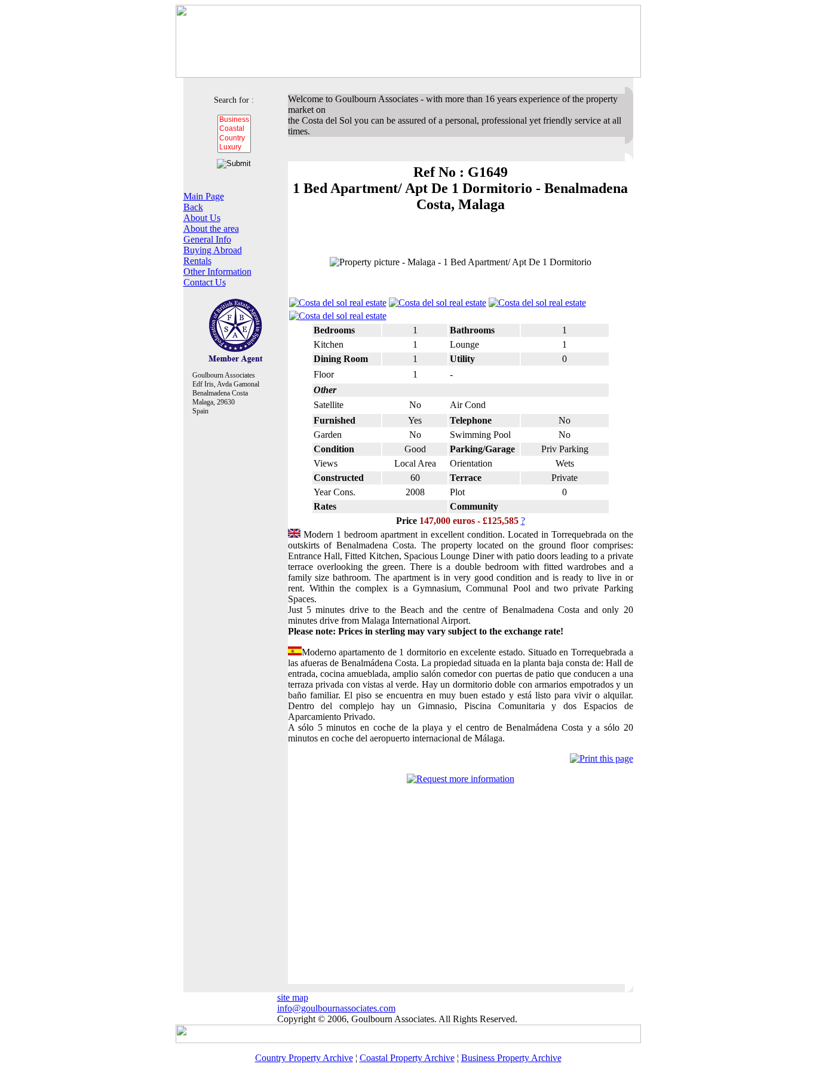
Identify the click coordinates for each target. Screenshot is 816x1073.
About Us (201, 218)
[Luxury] (234, 147)
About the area (211, 228)
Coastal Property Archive (407, 1058)
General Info (207, 239)
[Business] (234, 119)
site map (292, 997)
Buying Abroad (212, 250)
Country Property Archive (304, 1058)
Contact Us (204, 282)
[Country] (234, 138)
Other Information (217, 271)
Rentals (197, 261)
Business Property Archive (511, 1058)
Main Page (203, 196)
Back (193, 207)
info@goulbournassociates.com (336, 1008)
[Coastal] (234, 128)
